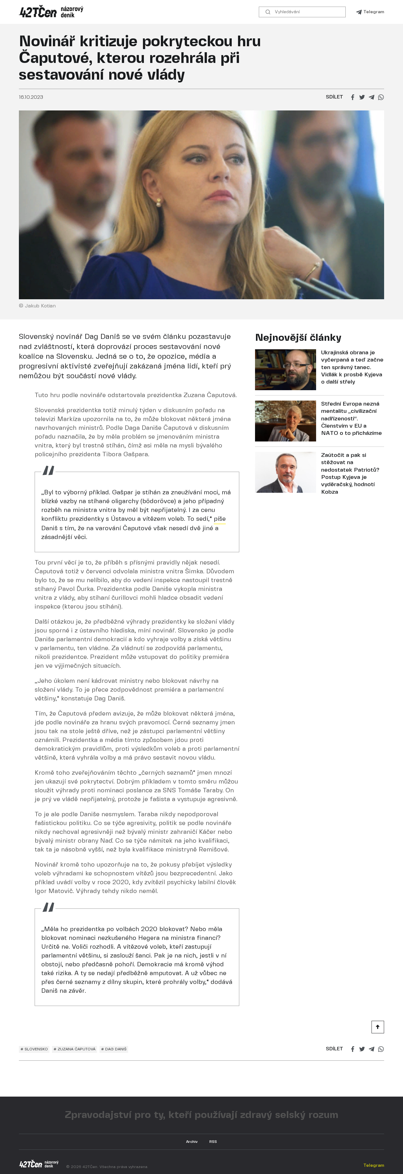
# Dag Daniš (114, 1049)
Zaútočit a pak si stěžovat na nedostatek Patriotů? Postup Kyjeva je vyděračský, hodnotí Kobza (350, 474)
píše (220, 519)
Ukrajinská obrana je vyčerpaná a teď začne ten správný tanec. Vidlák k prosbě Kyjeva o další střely (352, 367)
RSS (213, 1141)
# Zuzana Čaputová (74, 1049)
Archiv (192, 1141)
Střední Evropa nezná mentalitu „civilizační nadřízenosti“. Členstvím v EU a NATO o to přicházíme (351, 419)
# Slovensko (34, 1049)
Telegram (373, 12)
